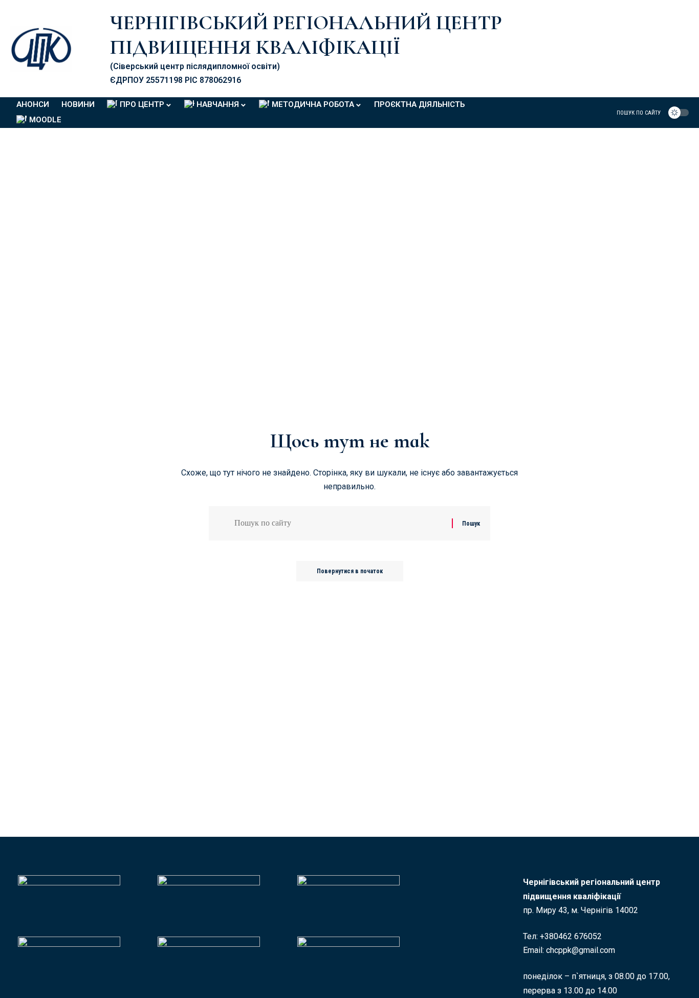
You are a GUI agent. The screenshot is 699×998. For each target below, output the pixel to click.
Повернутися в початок (350, 571)
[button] (632, 112)
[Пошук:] (339, 523)
